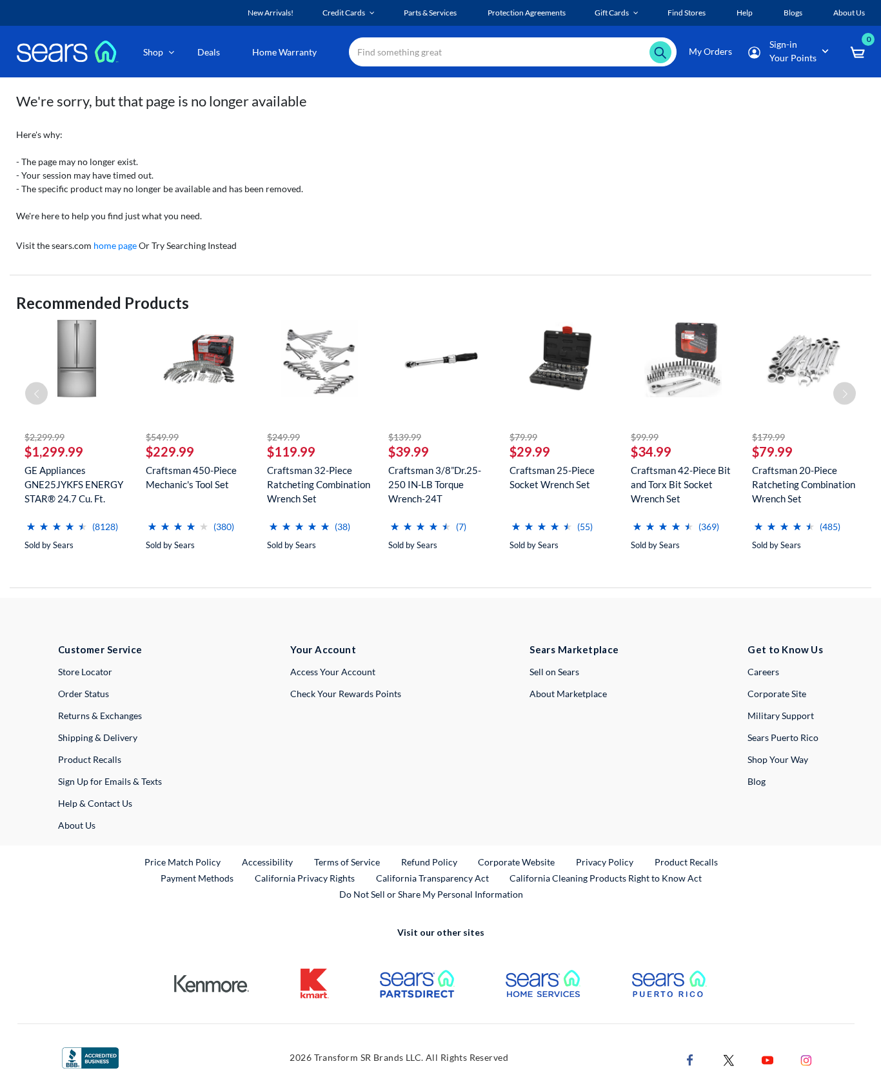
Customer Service (100, 649)
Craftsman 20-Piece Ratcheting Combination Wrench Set (803, 484)
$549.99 (162, 436)
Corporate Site (776, 693)
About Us (76, 825)
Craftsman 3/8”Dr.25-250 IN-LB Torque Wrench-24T (434, 484)
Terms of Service (347, 861)
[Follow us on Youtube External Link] (767, 1059)
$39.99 (408, 451)
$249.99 (283, 436)
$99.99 (644, 436)
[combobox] (513, 51)
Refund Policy (429, 861)
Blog (756, 781)
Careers (763, 671)
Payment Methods (197, 878)
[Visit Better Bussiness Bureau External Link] (90, 1056)
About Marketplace (568, 693)
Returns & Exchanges (100, 715)
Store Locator (85, 671)
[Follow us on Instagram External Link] (806, 1059)
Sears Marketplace (574, 649)
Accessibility (267, 861)
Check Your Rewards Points (345, 693)
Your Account (323, 649)
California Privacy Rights (305, 878)
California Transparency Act (432, 878)
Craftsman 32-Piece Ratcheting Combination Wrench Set (318, 484)
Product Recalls (89, 759)
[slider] (57, 521)
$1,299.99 (54, 451)
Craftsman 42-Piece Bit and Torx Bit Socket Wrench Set (681, 484)
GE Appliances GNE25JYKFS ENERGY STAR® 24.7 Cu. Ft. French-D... (74, 484)
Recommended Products (102, 302)
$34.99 (651, 451)
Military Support (780, 715)
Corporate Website (517, 861)
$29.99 (530, 451)
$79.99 (523, 436)
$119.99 (291, 451)
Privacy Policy (604, 861)
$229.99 (170, 451)
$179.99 (768, 436)
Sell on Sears (554, 671)
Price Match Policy (182, 861)
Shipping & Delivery (97, 737)
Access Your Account (332, 671)
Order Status (83, 693)
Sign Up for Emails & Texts (110, 781)
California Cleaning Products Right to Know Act (606, 878)
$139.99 (404, 436)
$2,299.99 (44, 436)
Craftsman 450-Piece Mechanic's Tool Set (191, 477)
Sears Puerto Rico (782, 737)
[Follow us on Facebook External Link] (690, 1059)
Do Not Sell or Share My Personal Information (431, 894)
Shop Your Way (777, 759)
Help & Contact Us (95, 803)
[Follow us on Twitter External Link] (729, 1059)
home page (115, 245)
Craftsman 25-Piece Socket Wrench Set (552, 477)
